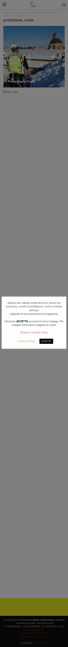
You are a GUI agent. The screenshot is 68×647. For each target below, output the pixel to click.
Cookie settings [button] (26, 341)
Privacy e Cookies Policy (34, 332)
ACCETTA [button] (46, 341)
